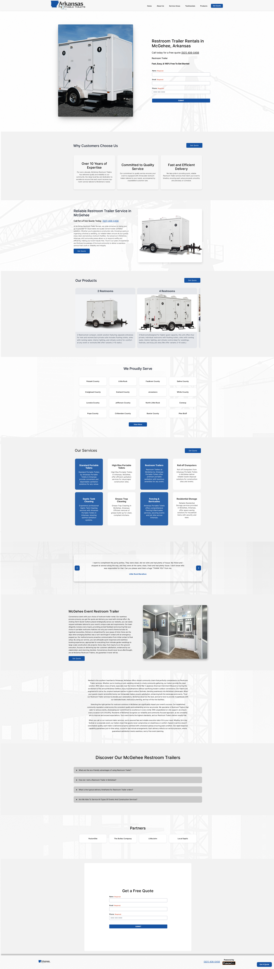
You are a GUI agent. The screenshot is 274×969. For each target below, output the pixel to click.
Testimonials (190, 6)
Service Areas (174, 6)
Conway (182, 403)
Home (149, 6)
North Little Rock (153, 403)
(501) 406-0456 (190, 52)
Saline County (183, 381)
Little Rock (122, 381)
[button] (77, 568)
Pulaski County (92, 381)
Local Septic (183, 838)
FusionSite (93, 838)
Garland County (123, 392)
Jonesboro (152, 392)
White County (183, 392)
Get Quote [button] (217, 6)
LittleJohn (153, 838)
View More (138, 424)
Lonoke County (92, 403)
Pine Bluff (183, 413)
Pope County (92, 413)
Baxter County (153, 413)
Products (203, 6)
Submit (181, 100)
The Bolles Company (123, 838)
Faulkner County (153, 381)
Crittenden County (123, 413)
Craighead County (93, 392)
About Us (160, 6)
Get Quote (194, 145)
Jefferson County (122, 403)
